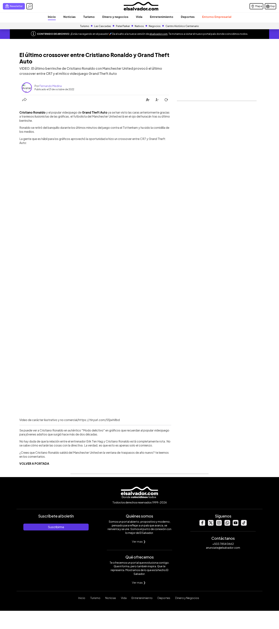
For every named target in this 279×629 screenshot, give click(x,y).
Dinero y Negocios (187, 598)
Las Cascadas (102, 26)
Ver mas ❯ (139, 541)
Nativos (139, 26)
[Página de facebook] (202, 524)
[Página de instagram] (219, 524)
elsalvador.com (158, 33)
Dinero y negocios (115, 16)
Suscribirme (56, 527)
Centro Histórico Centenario (182, 26)
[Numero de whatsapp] (227, 524)
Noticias (69, 16)
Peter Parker (123, 26)
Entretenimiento (161, 16)
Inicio (52, 16)
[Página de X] (210, 524)
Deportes (188, 16)
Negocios (155, 26)
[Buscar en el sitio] (29, 6)
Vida (139, 16)
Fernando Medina (50, 86)
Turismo (89, 16)
